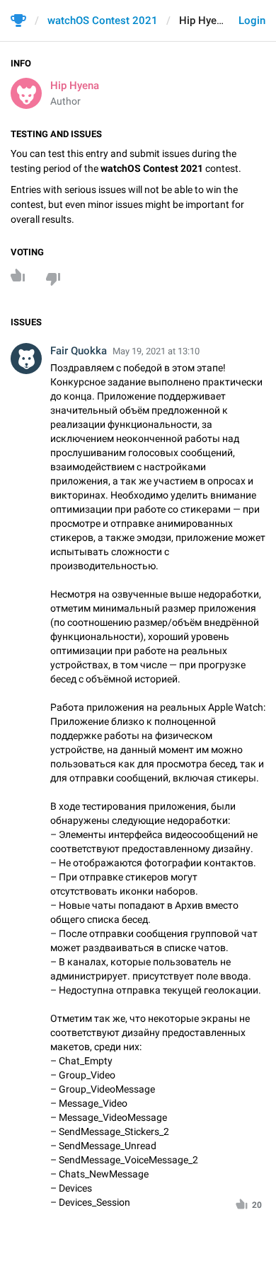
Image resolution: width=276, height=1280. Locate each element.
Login (251, 20)
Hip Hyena (74, 85)
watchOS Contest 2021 (102, 20)
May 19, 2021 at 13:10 (156, 351)
